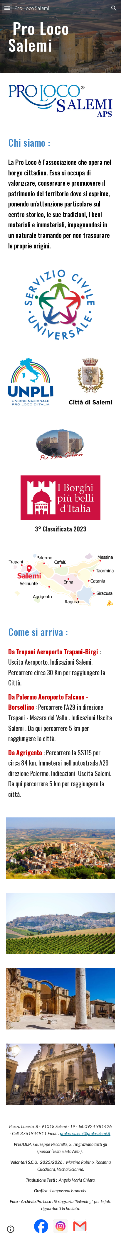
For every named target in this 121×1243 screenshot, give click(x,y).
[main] (60, 37)
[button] (7, 8)
